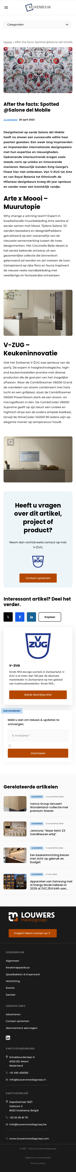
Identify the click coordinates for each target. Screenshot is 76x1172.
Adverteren (13, 1014)
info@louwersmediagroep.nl (27, 1079)
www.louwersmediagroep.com (29, 1138)
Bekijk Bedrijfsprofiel (38, 694)
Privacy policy (38, 1163)
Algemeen (10, 120)
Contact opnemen (17, 1021)
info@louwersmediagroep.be (28, 1124)
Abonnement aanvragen (21, 1028)
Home (8, 42)
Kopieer (50, 617)
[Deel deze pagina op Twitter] (8, 617)
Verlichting (13, 981)
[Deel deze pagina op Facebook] (19, 617)
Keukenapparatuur (18, 967)
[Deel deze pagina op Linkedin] (31, 617)
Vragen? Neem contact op (31, 933)
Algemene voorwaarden (38, 1157)
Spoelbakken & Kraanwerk (23, 974)
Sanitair (11, 994)
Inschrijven (38, 753)
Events (10, 987)
